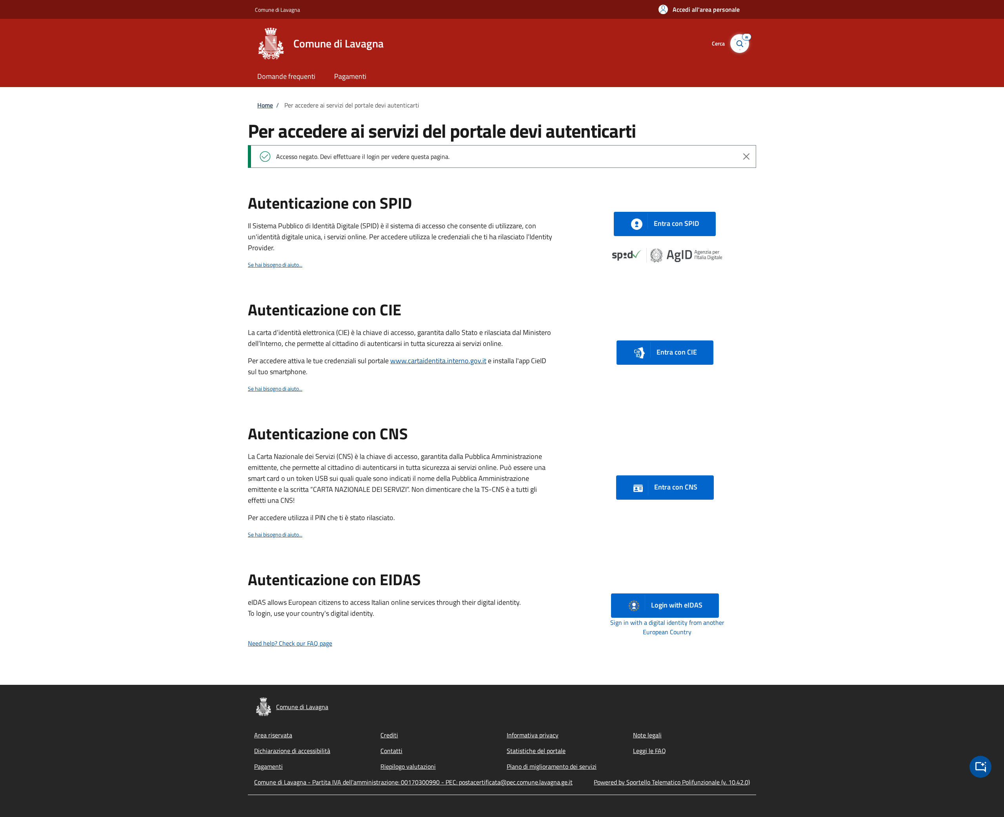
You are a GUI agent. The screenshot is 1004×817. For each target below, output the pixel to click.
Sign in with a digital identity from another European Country (667, 627)
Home (265, 105)
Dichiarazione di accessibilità (292, 750)
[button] (699, 9)
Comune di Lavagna (277, 9)
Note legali (647, 735)
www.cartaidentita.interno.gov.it (438, 360)
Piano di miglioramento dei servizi (552, 766)
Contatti (391, 750)
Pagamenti (268, 766)
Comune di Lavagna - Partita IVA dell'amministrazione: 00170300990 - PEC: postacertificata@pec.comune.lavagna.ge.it (413, 782)
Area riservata (273, 735)
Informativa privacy (532, 735)
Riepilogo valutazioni (408, 766)
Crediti (389, 735)
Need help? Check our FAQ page (290, 643)
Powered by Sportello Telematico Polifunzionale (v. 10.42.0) (672, 782)
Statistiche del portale (536, 750)
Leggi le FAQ (649, 750)
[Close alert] (746, 156)
